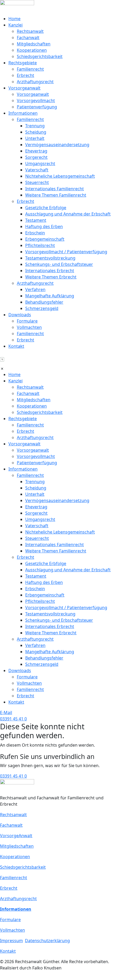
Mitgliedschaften (33, 44)
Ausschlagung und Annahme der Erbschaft (68, 214)
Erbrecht (25, 75)
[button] (56, 362)
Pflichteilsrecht (40, 245)
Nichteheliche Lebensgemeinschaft (60, 176)
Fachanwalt (28, 37)
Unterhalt (34, 138)
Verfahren (35, 289)
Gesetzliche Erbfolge (45, 207)
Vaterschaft (36, 170)
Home (14, 19)
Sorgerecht (36, 157)
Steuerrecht (37, 182)
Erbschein (35, 233)
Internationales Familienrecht (54, 189)
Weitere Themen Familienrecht (55, 195)
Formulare (27, 321)
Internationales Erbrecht (49, 270)
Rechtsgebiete (22, 63)
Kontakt (16, 346)
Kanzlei (15, 25)
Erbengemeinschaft (44, 239)
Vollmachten (29, 327)
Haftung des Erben (44, 226)
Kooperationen (32, 50)
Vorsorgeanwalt (24, 88)
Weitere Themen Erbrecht (50, 277)
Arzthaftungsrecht (35, 82)
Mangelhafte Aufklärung (49, 296)
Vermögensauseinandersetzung (57, 144)
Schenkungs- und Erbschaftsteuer (59, 264)
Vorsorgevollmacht (36, 100)
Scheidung (35, 132)
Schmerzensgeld (41, 308)
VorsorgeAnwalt (16, 835)
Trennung (35, 126)
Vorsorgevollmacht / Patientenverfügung (66, 252)
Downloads (19, 315)
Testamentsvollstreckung (50, 258)
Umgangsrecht (40, 163)
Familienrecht (30, 69)
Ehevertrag (36, 151)
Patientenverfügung (37, 107)
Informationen (23, 113)
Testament (35, 220)
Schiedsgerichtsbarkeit (40, 56)
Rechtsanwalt (30, 31)
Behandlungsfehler (44, 302)
